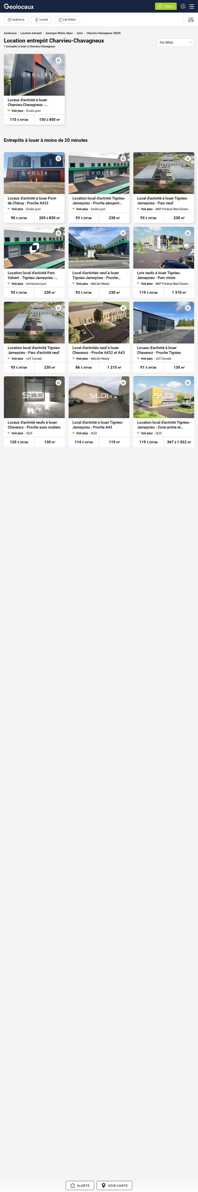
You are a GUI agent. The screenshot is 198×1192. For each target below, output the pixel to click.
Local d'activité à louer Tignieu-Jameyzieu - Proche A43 (97, 424)
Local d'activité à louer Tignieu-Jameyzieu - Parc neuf (162, 200)
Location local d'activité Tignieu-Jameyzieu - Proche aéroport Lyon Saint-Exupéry (98, 201)
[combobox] (175, 42)
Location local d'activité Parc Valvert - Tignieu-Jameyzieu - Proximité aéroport (31, 275)
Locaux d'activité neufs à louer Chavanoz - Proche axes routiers (34, 424)
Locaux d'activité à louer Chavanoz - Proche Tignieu (159, 350)
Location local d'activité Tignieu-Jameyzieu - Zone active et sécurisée (163, 425)
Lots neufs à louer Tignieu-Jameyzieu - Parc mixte (159, 275)
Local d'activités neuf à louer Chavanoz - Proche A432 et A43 (98, 350)
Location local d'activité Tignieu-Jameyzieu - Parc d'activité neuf (34, 350)
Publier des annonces (169, 7)
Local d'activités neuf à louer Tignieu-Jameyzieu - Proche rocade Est (95, 275)
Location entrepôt (31, 33)
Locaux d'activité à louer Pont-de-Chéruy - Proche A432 (32, 200)
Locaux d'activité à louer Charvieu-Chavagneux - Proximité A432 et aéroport (30, 102)
